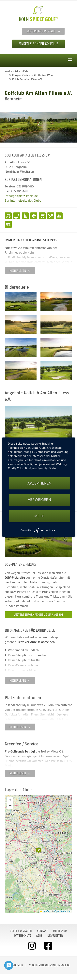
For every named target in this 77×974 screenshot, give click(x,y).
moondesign (15, 965)
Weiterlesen (18, 270)
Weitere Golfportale (41, 31)
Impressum (60, 931)
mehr (39, 516)
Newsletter (55, 935)
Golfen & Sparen (21, 931)
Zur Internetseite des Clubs (23, 200)
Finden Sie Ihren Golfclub (38, 44)
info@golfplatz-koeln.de (21, 196)
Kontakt (42, 931)
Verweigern (39, 500)
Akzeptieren (39, 483)
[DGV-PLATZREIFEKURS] (38, 536)
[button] (38, 850)
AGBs (39, 935)
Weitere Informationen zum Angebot (38, 614)
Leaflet (46, 911)
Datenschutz (22, 935)
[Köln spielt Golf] (38, 13)
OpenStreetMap (62, 911)
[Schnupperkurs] (38, 426)
